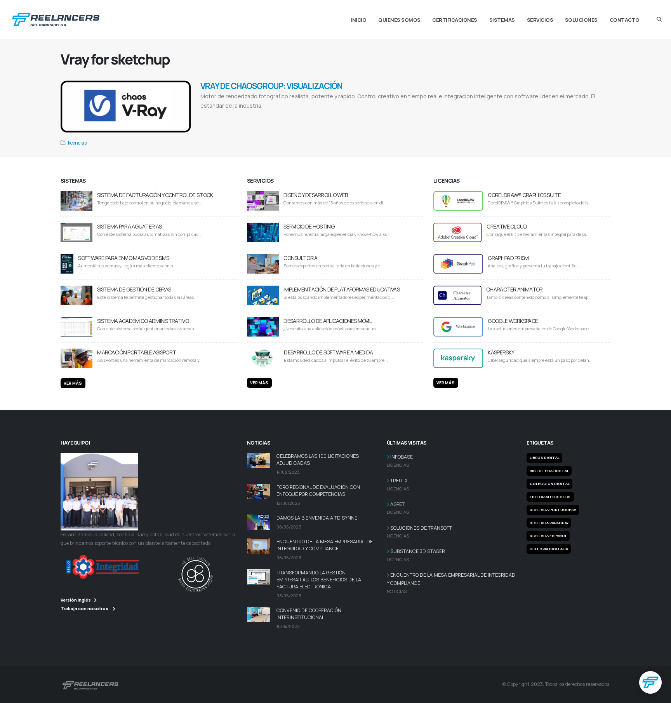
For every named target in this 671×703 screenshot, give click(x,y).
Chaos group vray (354, 115)
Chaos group (260, 115)
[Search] (659, 19)
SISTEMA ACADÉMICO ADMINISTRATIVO (143, 320)
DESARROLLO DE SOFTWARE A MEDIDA (328, 352)
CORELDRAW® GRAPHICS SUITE (524, 195)
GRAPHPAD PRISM (508, 258)
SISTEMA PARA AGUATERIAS (129, 226)
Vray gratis (242, 115)
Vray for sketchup (221, 115)
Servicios (540, 19)
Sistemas (502, 19)
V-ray (204, 115)
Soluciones (581, 19)
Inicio (358, 19)
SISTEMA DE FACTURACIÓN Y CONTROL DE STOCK (155, 195)
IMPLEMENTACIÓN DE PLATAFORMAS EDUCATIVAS (341, 289)
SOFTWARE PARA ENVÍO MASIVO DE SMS (123, 258)
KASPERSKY (501, 352)
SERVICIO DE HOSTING (308, 226)
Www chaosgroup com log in (321, 115)
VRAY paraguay (377, 115)
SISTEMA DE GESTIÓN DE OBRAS (134, 289)
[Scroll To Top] (657, 694)
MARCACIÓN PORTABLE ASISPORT (136, 352)
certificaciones (454, 19)
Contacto (625, 19)
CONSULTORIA (300, 258)
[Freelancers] (55, 18)
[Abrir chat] (650, 682)
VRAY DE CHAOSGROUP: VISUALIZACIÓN (271, 85)
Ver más (73, 383)
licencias (77, 143)
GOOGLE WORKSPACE (513, 320)
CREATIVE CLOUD (507, 226)
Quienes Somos (399, 19)
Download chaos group (285, 115)
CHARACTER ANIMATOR (514, 289)
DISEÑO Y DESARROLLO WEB (315, 195)
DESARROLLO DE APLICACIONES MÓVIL (327, 320)
